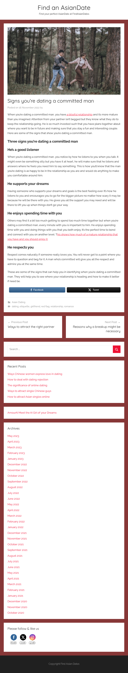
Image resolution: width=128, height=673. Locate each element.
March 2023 (14, 447)
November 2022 (17, 470)
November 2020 (17, 607)
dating (15, 306)
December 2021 (17, 532)
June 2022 (13, 498)
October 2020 (15, 612)
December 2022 (17, 464)
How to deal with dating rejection (27, 379)
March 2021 (14, 584)
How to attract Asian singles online (28, 396)
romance (69, 306)
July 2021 (13, 561)
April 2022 (13, 510)
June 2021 (13, 567)
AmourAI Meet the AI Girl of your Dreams (32, 412)
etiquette (25, 306)
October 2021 (15, 544)
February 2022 (16, 521)
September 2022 (17, 481)
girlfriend (35, 306)
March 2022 (14, 515)
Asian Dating (18, 302)
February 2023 (16, 452)
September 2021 (17, 549)
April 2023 (13, 441)
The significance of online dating (27, 385)
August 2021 (14, 555)
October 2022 (15, 475)
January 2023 (15, 458)
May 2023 (13, 435)
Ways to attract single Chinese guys (29, 390)
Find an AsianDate (64, 7)
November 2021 (17, 538)
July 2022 (13, 492)
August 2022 (15, 487)
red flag (45, 306)
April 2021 (13, 578)
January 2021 (15, 595)
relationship (57, 306)
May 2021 (13, 572)
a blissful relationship (79, 114)
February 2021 (15, 589)
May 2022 (13, 504)
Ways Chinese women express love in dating (34, 373)
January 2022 (15, 527)
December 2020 (17, 601)
